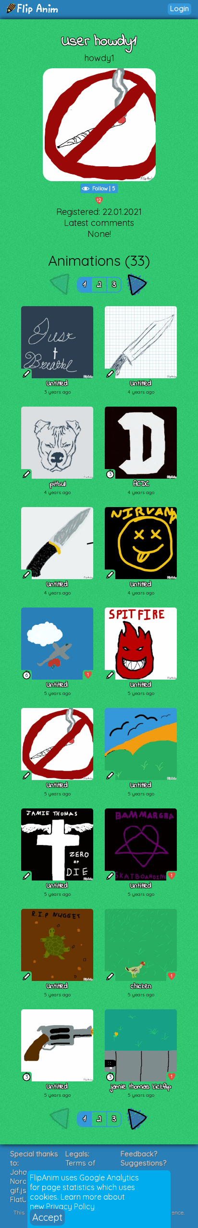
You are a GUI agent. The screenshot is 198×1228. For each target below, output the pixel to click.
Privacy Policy (70, 1206)
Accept (47, 1217)
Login (179, 8)
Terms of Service (80, 1167)
